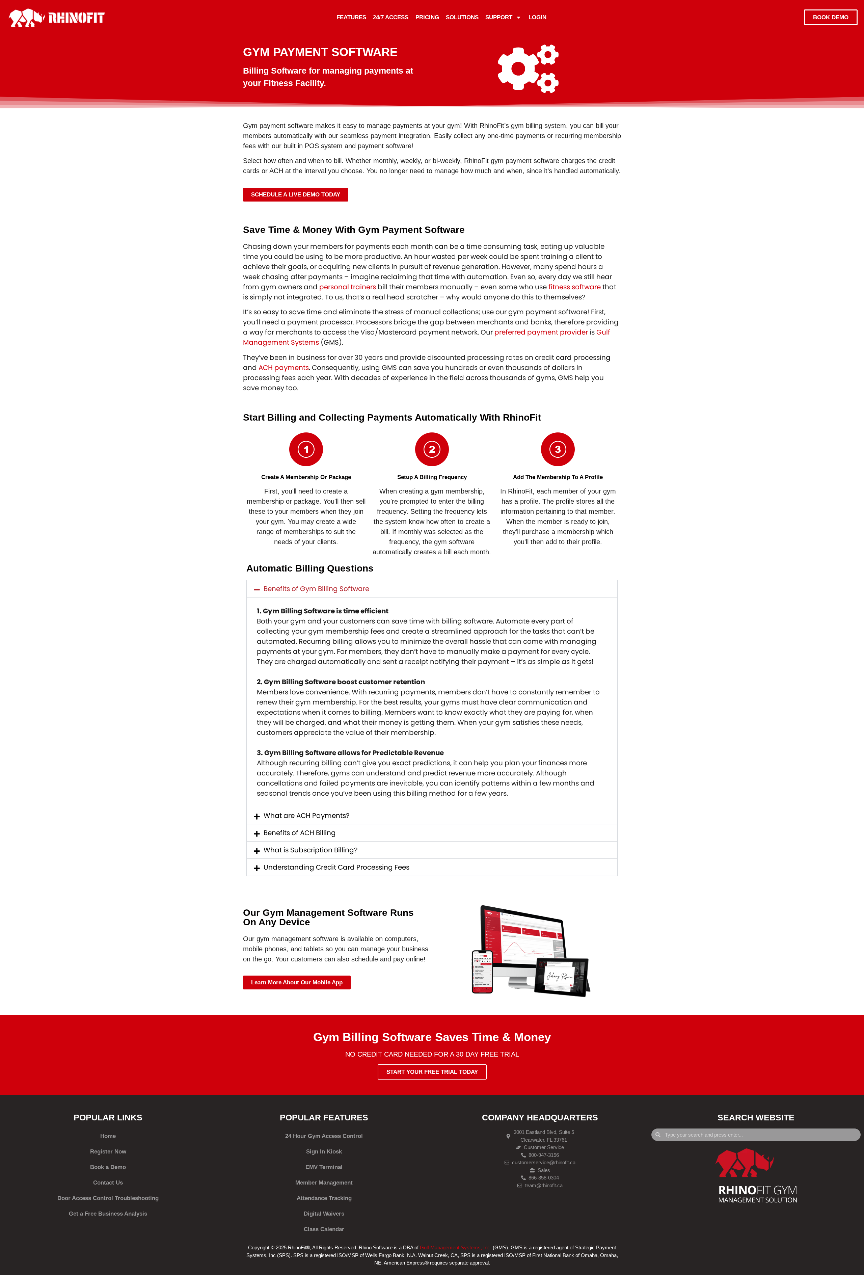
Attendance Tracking (324, 1198)
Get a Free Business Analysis (108, 1214)
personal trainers (347, 287)
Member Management (324, 1182)
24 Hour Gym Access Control (324, 1136)
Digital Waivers (324, 1214)
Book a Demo (108, 1167)
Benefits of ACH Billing (300, 833)
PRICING (427, 17)
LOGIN (537, 17)
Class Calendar (324, 1229)
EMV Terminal (324, 1167)
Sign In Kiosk (324, 1151)
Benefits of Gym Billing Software (316, 588)
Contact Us (108, 1182)
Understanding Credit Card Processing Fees (336, 867)
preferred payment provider (541, 332)
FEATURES (351, 17)
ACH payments (284, 367)
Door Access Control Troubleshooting (108, 1198)
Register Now (108, 1151)
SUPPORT (498, 17)
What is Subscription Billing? (310, 850)
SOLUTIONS (462, 17)
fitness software (574, 287)
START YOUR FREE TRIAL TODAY (432, 1072)
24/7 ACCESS (390, 17)
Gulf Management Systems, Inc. (455, 1247)
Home (108, 1136)
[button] (432, 588)
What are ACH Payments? (306, 815)
